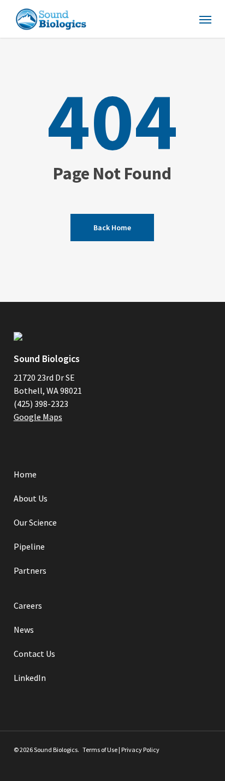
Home (25, 474)
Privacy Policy (140, 749)
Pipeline (29, 546)
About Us (31, 498)
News (24, 629)
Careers (28, 605)
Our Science (35, 522)
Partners (30, 570)
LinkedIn (30, 677)
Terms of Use (99, 749)
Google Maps (38, 416)
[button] (205, 19)
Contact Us (34, 653)
